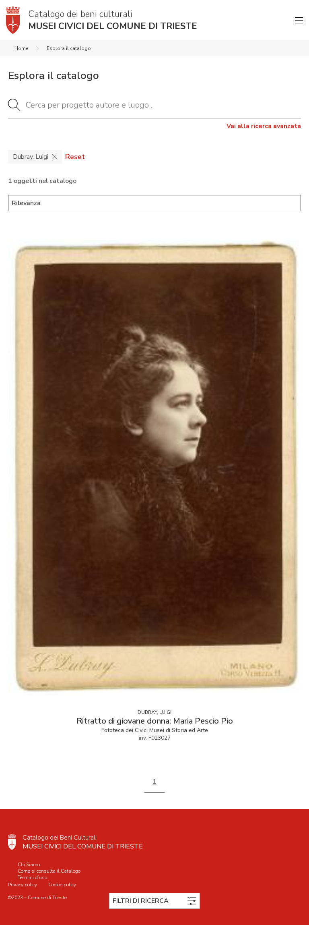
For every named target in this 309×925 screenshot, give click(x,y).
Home (21, 48)
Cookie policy (62, 884)
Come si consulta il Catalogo (49, 871)
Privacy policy (22, 884)
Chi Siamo (29, 864)
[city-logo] (12, 842)
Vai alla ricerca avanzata (264, 126)
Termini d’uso (32, 877)
